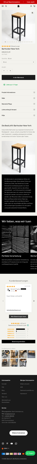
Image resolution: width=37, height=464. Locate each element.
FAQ (3, 387)
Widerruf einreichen (18, 433)
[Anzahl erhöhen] (10, 70)
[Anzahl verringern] (4, 70)
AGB (21, 387)
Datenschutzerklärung (26, 390)
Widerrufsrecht (24, 384)
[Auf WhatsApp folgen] (16, 443)
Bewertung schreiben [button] (18, 341)
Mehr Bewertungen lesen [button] (18, 316)
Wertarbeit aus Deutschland (6, 401)
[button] (6, 46)
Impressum (23, 393)
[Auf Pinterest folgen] (7, 443)
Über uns (4, 397)
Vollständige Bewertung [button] (14, 310)
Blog (3, 390)
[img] (11, 286)
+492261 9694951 (9, 416)
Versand (4, 393)
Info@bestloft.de (10, 413)
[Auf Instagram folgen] (3, 443)
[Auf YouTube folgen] (11, 443)
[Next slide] (34, 301)
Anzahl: (4, 67)
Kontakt (4, 384)
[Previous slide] (3, 301)
